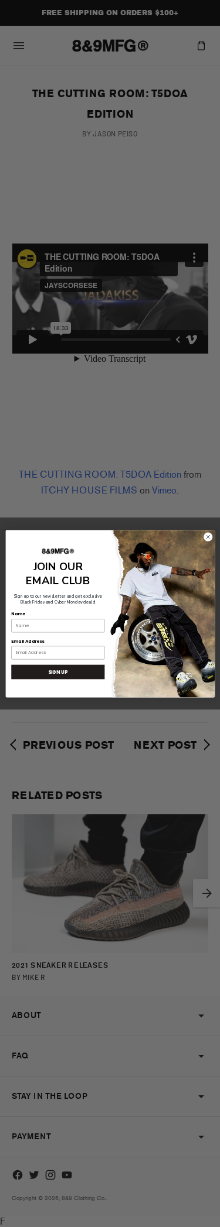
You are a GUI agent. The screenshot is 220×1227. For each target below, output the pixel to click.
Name (18, 614)
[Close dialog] (207, 536)
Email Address (27, 641)
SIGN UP (57, 671)
